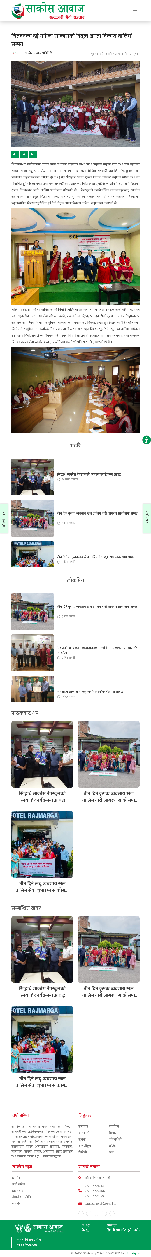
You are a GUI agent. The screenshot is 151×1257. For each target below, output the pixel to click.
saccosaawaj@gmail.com (102, 1203)
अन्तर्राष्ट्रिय (84, 1146)
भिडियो (82, 1152)
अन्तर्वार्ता (83, 1133)
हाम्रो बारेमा (18, 1184)
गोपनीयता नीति (21, 1197)
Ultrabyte (133, 1253)
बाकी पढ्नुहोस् (52, 1156)
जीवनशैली (115, 1139)
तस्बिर (113, 1146)
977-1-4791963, (95, 1186)
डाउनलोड (18, 1191)
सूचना (82, 1139)
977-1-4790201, (95, 1191)
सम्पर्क (16, 1203)
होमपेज (16, 1178)
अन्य (111, 1152)
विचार (112, 1133)
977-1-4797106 (94, 1195)
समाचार (83, 1126)
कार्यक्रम (114, 1126)
